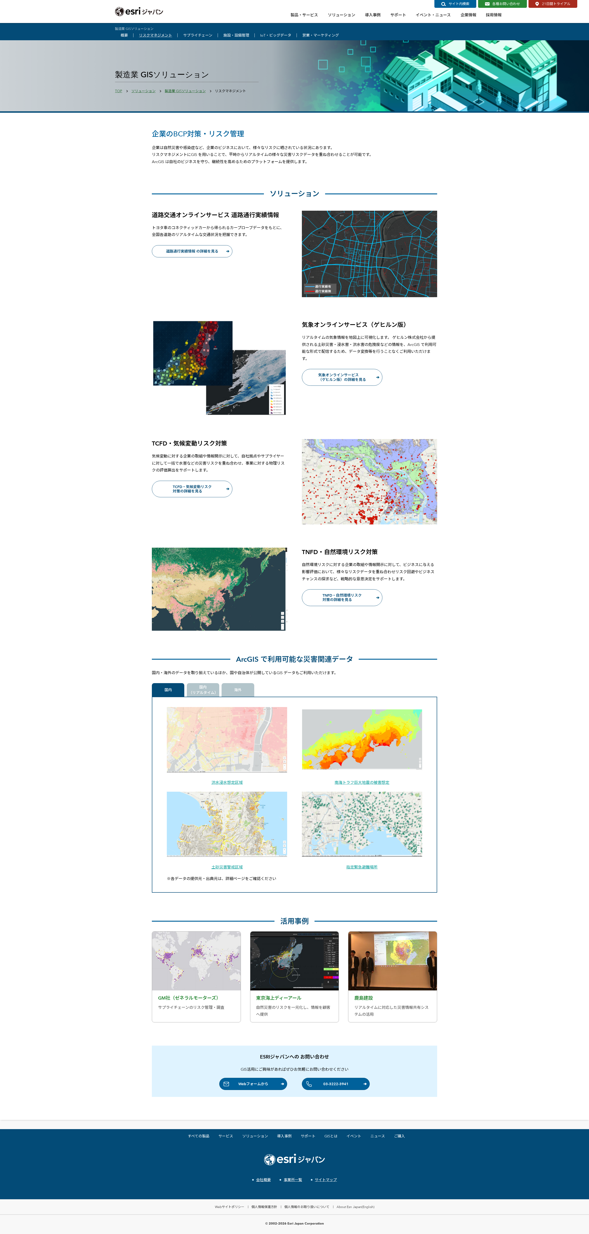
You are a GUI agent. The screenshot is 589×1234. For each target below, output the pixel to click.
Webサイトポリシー (229, 1207)
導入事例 (284, 1136)
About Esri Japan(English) (355, 1207)
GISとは (331, 1136)
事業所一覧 (293, 1180)
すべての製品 (198, 1136)
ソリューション (143, 91)
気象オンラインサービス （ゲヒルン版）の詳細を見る (342, 377)
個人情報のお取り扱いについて (306, 1207)
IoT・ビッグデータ (275, 35)
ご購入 (399, 1136)
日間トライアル (556, 4)
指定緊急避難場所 (362, 867)
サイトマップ (326, 1180)
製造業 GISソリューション (185, 91)
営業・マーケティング (320, 35)
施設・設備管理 (236, 35)
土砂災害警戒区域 (227, 867)
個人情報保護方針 (264, 1207)
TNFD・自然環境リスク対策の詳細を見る (342, 597)
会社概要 (263, 1180)
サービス (225, 1136)
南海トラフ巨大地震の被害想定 (362, 782)
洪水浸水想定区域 (227, 782)
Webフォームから (253, 1084)
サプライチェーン (197, 35)
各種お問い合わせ (506, 4)
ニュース (377, 1136)
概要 (124, 35)
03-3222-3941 (336, 1084)
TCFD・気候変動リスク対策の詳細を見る (192, 489)
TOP (118, 91)
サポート (308, 1136)
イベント (353, 1136)
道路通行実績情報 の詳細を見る (192, 251)
